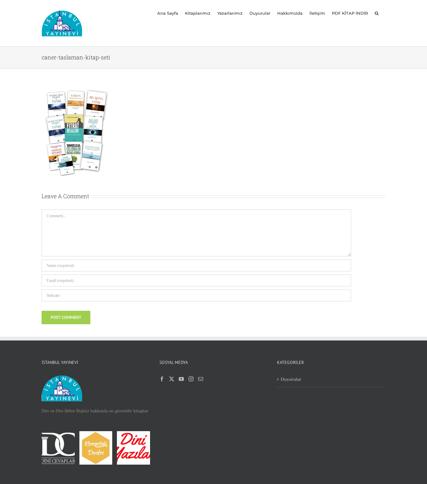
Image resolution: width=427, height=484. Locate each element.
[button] (377, 13)
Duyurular (291, 379)
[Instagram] (190, 378)
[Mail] (200, 378)
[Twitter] (171, 378)
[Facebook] (161, 378)
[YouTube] (181, 378)
